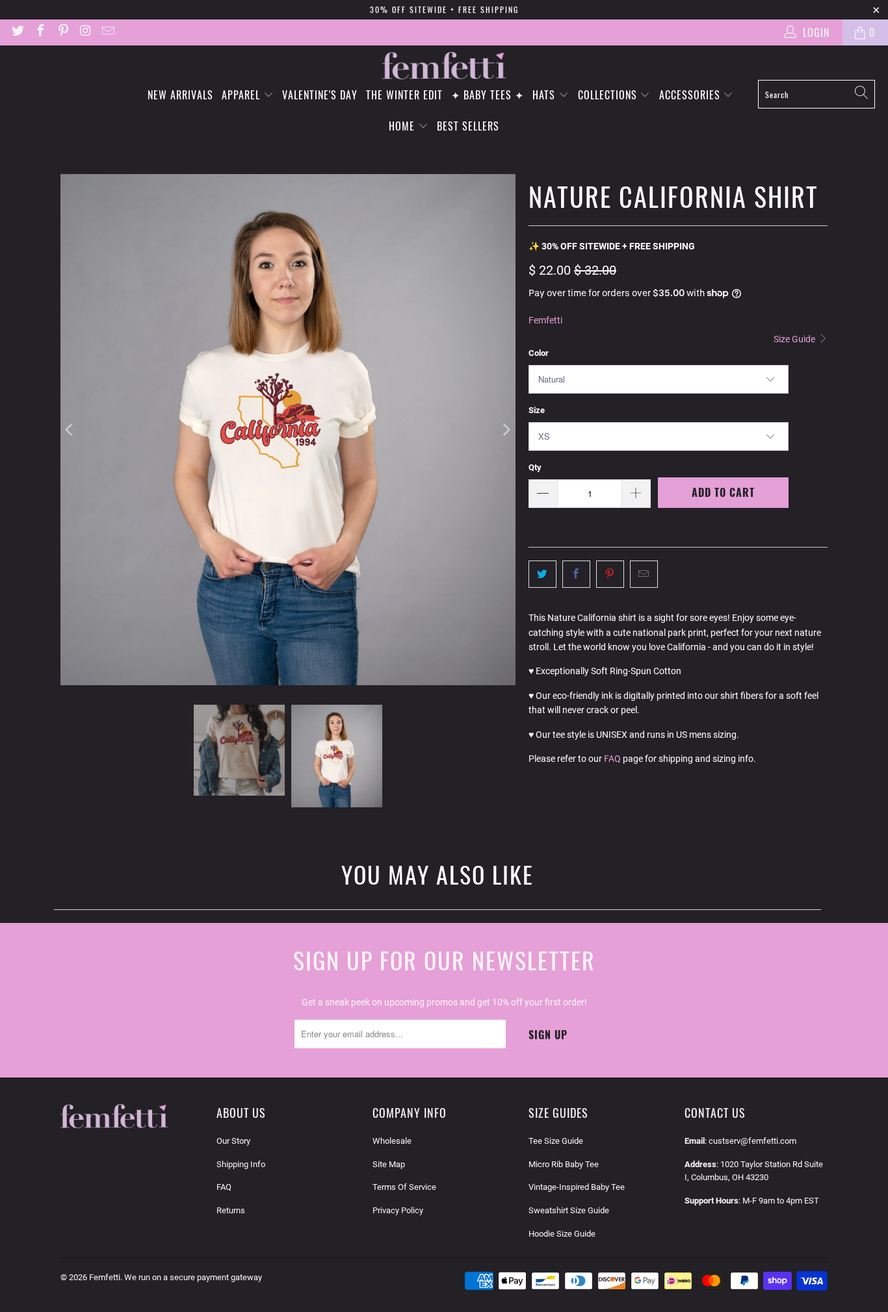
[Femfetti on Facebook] (40, 32)
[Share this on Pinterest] (610, 574)
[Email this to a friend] (644, 574)
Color (539, 353)
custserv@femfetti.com (752, 1141)
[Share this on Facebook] (576, 574)
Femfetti (545, 320)
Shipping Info (240, 1164)
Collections (609, 95)
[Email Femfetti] (107, 32)
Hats (545, 95)
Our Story (233, 1141)
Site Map (388, 1164)
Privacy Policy (397, 1210)
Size (537, 410)
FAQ (612, 758)
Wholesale (391, 1141)
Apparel (242, 95)
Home (403, 126)
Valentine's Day (320, 95)
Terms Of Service (404, 1187)
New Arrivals (180, 95)
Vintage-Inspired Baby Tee (577, 1187)
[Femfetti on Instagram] (85, 32)
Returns (230, 1210)
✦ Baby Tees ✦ (487, 95)
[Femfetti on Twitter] (17, 32)
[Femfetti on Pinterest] (62, 32)
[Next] (505, 430)
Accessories (691, 95)
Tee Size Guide (556, 1141)
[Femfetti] (444, 66)
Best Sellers (468, 126)
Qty (535, 467)
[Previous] (70, 430)
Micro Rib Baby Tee (564, 1164)
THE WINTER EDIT (404, 95)
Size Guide (795, 339)
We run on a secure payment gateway (193, 1277)
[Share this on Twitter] (542, 574)
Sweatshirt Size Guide (569, 1210)
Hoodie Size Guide (562, 1234)
